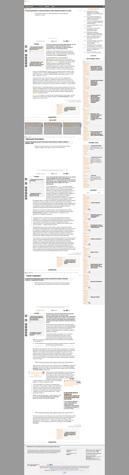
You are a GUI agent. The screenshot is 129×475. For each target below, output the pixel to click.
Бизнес (52, 6)
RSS (47, 464)
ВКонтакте (50, 464)
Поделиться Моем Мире (26, 51)
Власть (41, 6)
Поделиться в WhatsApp (26, 58)
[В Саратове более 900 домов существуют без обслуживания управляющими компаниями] (87, 82)
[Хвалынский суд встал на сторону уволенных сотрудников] (87, 216)
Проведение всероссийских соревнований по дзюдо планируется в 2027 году (35, 194)
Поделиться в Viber (26, 60)
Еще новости (93, 55)
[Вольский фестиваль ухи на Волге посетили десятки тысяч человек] (87, 150)
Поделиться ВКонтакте (26, 46)
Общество (47, 6)
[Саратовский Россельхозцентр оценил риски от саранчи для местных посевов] (87, 252)
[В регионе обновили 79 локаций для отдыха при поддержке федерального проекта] (60, 109)
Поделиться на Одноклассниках (26, 55)
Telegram (49, 464)
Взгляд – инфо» (55, 61)
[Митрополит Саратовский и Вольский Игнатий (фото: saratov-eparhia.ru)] (36, 373)
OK (64, 472)
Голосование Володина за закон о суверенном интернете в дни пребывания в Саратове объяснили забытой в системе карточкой (36, 63)
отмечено (59, 186)
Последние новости (93, 9)
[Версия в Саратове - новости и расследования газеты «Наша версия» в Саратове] (33, 3)
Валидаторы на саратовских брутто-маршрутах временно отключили (36, 333)
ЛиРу (52, 464)
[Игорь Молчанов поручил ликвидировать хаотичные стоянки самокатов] (87, 226)
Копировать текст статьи (26, 66)
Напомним (35, 95)
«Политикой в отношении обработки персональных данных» (70, 470)
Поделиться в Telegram (26, 63)
